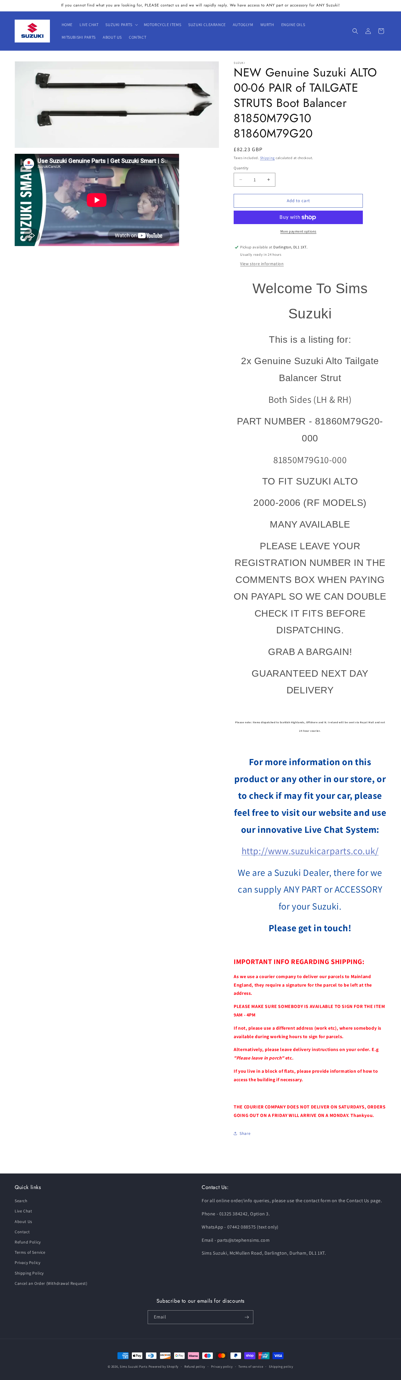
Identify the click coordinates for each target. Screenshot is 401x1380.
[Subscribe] (246, 1317)
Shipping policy (281, 1366)
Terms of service (250, 1366)
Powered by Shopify (164, 1366)
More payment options (298, 231)
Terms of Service (30, 1252)
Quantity (241, 168)
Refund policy (194, 1366)
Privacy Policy (27, 1262)
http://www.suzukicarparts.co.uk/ (310, 851)
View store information (262, 263)
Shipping (267, 158)
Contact (22, 1231)
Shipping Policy (29, 1273)
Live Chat (23, 1211)
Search (21, 1201)
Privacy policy (222, 1366)
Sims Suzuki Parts (134, 1366)
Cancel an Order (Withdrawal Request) (51, 1283)
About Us (23, 1221)
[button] (121, 24)
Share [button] (245, 1133)
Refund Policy (28, 1242)
